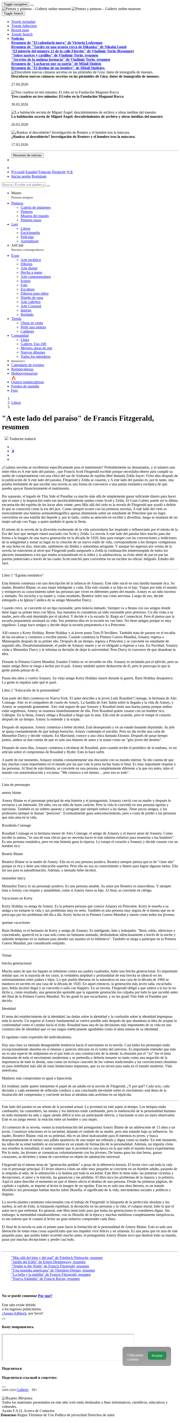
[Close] (48, 185)
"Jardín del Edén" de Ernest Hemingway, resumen (48, 1262)
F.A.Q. (18, 1411)
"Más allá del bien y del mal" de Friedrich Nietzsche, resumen (57, 1258)
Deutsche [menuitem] (59, 172)
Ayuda (7, 1411)
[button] (23, 22)
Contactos (47, 1411)
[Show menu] (32, 5)
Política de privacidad (71, 1415)
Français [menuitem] (44, 172)
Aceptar (157, 1355)
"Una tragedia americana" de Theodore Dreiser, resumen (53, 1270)
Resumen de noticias (27, 155)
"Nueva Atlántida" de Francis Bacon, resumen (45, 1279)
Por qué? (45, 1296)
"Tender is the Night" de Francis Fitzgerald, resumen (50, 1266)
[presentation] (94, 455)
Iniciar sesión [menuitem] (21, 176)
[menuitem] (70, 172)
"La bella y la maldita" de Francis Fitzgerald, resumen (51, 1274)
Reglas (22, 1415)
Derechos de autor (101, 1415)
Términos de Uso (41, 1415)
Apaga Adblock (14, 1313)
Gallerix (23, 1390)
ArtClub (27, 247)
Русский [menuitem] (18, 172)
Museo (22, 195)
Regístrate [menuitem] (39, 176)
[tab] (11, 447)
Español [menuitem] (32, 172)
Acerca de (32, 1411)
